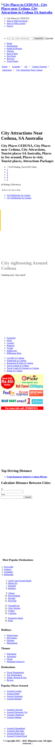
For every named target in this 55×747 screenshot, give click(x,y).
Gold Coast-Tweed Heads (19, 581)
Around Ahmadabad (16, 728)
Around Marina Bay (16, 733)
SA (26, 66)
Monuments (12, 643)
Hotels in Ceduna (14, 371)
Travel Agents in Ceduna (18, 365)
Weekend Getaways (16, 661)
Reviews (11, 58)
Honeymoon (12, 635)
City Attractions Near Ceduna (29, 70)
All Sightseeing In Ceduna (18, 195)
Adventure (11, 656)
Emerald (12, 586)
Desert (10, 659)
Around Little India (15, 731)
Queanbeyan (13, 605)
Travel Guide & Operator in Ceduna (23, 368)
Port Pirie (12, 601)
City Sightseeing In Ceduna (19, 198)
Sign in (10, 26)
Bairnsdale (8, 574)
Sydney (11, 611)
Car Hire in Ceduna (15, 358)
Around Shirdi (13, 693)
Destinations (12, 46)
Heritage (10, 640)
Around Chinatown (15, 715)
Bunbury (12, 588)
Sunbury (8, 569)
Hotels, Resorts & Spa (17, 677)
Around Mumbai (14, 699)
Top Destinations (14, 675)
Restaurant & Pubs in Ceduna (20, 363)
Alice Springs (14, 608)
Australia (16, 66)
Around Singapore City (17, 712)
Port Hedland (14, 596)
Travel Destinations (15, 672)
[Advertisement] (27, 99)
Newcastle (8, 567)
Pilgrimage (11, 654)
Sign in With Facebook (17, 21)
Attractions (7, 70)
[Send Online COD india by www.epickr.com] (22, 409)
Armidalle (8, 572)
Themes (10, 51)
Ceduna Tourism (39, 66)
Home (9, 43)
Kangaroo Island (15, 618)
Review (10, 680)
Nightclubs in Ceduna (16, 360)
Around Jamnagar (15, 696)
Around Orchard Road (17, 736)
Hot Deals (11, 56)
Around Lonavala (15, 709)
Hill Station (12, 638)
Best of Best (12, 53)
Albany (11, 593)
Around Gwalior (14, 691)
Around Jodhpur (14, 717)
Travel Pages (12, 61)
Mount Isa (12, 583)
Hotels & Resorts (14, 48)
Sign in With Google (16, 23)
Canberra (12, 613)
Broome (11, 598)
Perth (10, 620)
